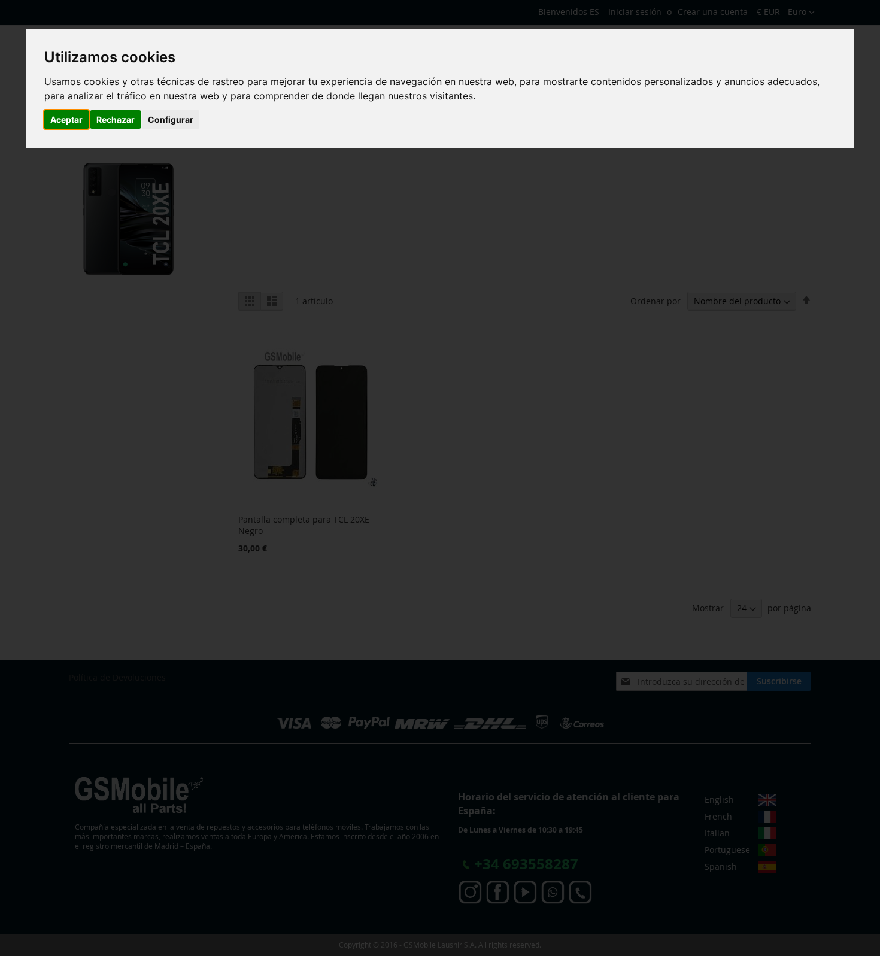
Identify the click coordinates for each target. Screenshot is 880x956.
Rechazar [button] (115, 119)
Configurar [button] (170, 119)
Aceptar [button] (66, 119)
